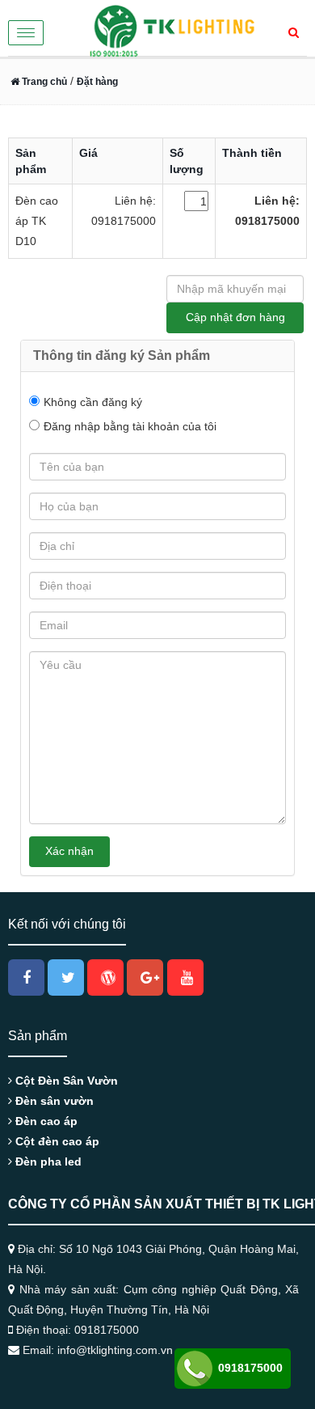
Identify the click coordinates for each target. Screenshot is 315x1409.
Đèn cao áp (45, 1121)
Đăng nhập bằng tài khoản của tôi (130, 426)
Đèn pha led (47, 1161)
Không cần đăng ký (93, 402)
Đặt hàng (97, 81)
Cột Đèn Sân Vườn (65, 1080)
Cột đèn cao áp (55, 1141)
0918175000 (249, 1367)
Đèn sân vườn (53, 1100)
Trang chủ (43, 81)
